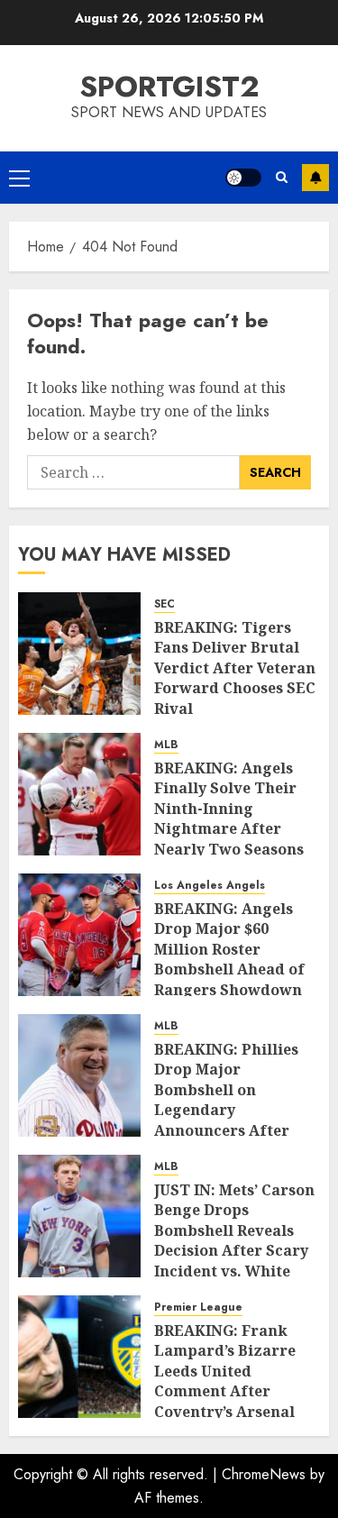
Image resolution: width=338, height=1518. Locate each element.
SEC (164, 604)
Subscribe (315, 177)
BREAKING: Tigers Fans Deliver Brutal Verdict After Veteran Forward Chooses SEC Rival (234, 667)
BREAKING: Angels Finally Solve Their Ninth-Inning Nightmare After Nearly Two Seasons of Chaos (229, 818)
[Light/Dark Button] (243, 178)
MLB (166, 745)
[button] (19, 177)
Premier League (198, 1307)
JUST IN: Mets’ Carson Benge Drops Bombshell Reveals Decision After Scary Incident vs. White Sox (234, 1240)
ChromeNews (264, 1474)
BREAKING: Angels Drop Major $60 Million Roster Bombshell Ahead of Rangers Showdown (229, 949)
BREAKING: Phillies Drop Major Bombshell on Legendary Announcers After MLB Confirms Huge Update (229, 1109)
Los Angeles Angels (209, 885)
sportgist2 (169, 86)
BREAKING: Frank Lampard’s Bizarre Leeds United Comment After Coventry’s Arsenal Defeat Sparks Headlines (225, 1391)
